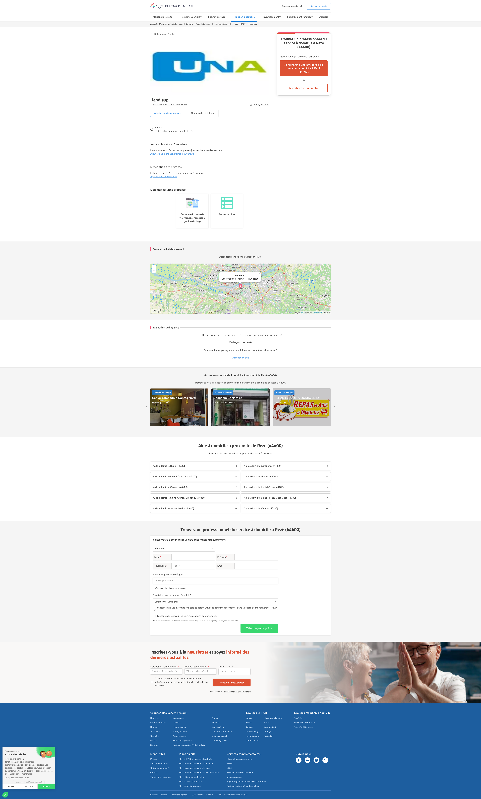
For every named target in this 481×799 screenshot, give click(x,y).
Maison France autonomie (239, 759)
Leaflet (302, 312)
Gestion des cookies (158, 794)
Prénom (222, 557)
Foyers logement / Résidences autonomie (246, 781)
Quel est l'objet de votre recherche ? (300, 56)
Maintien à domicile (244, 17)
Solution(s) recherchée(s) (163, 666)
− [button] (154, 270)
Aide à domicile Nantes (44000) (261, 476)
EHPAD (230, 763)
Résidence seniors (190, 17)
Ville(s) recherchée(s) (195, 666)
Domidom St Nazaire (227, 398)
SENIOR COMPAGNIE (304, 722)
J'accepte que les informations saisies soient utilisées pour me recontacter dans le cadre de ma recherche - (217, 607)
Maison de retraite (162, 17)
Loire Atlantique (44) (221, 24)
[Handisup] (240, 286)
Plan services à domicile (190, 781)
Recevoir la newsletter (232, 682)
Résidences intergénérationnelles (243, 786)
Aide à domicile (186, 24)
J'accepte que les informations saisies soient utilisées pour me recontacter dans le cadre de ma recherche (181, 682)
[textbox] (176, 566)
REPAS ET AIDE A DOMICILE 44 (296, 398)
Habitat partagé (216, 17)
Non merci (11, 786)
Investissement (271, 17)
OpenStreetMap (317, 312)
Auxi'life (298, 718)
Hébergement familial (299, 17)
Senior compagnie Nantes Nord (174, 398)
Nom (157, 557)
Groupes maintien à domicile (312, 713)
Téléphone (160, 565)
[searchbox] (215, 580)
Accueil (153, 24)
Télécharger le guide (259, 628)
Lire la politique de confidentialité (17, 778)
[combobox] (177, 566)
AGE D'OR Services (303, 727)
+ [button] (154, 266)
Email (220, 565)
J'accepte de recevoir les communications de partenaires (187, 616)
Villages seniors (234, 777)
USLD (229, 768)
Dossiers (323, 17)
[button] (5, 795)
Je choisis (29, 786)
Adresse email (226, 666)
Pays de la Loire (203, 24)
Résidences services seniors (240, 772)
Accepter (46, 786)
